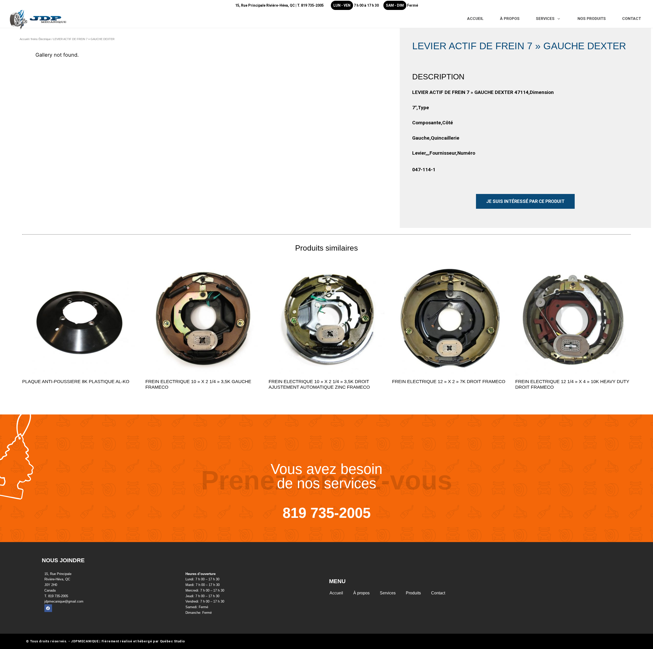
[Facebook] (48, 608)
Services (388, 593)
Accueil (24, 39)
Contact (438, 593)
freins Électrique (41, 39)
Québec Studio (172, 641)
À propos (361, 593)
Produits (413, 593)
